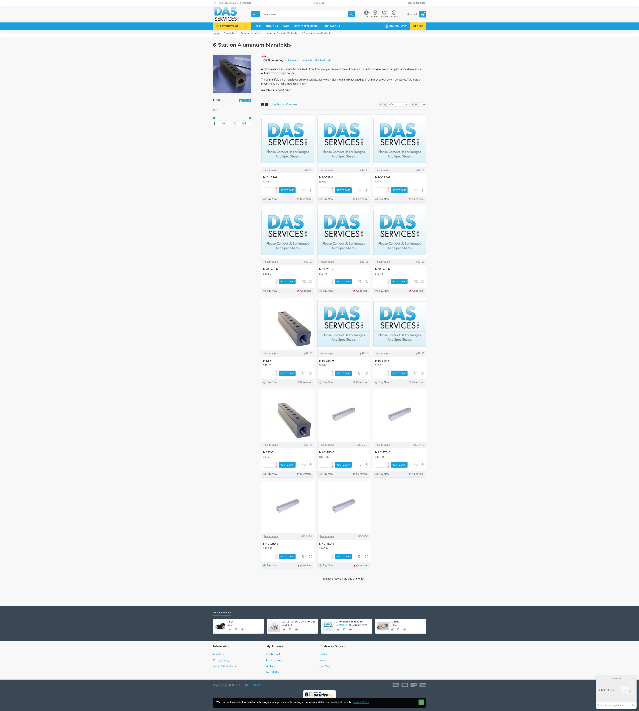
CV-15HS (394, 621)
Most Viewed (222, 612)
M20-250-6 (382, 177)
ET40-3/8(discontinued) (349, 621)
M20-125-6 (326, 177)
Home (216, 33)
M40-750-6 (326, 543)
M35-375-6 (382, 360)
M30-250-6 (326, 269)
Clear (246, 100)
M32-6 (267, 360)
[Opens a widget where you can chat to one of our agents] (616, 692)
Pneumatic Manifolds (251, 33)
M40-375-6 (382, 452)
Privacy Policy (361, 702)
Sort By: (383, 104)
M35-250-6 (326, 360)
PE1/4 (230, 621)
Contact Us (341, 625)
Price (217, 110)
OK (421, 702)
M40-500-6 (271, 543)
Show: (414, 104)
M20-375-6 (270, 269)
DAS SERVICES (254, 685)
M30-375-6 (382, 269)
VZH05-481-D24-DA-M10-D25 (298, 621)
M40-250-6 (326, 452)
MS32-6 (268, 452)
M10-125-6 (270, 177)
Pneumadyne (230, 33)
